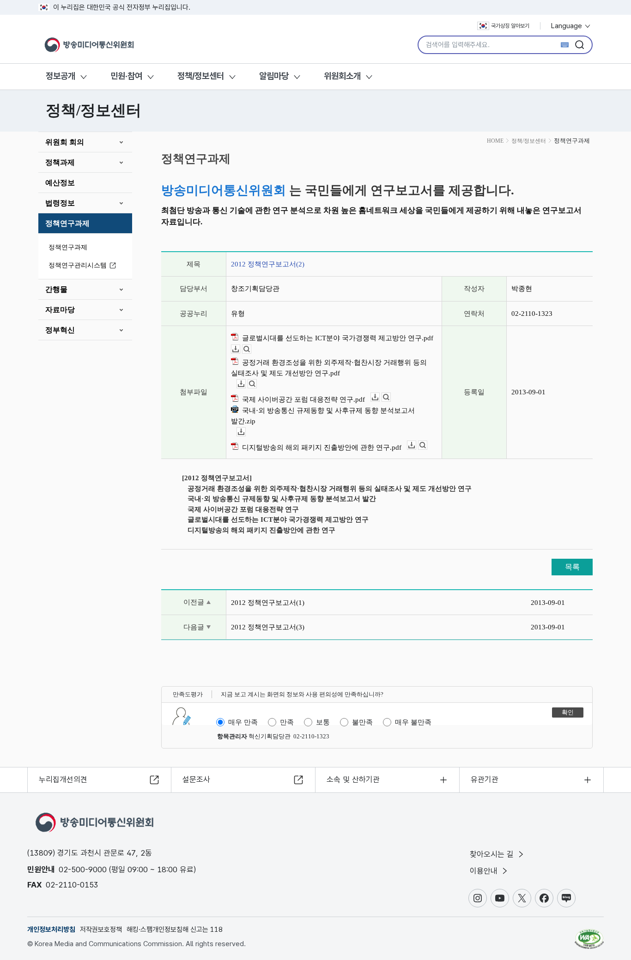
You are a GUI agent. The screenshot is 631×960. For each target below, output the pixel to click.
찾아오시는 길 (493, 854)
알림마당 (274, 76)
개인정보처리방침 (51, 929)
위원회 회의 (64, 142)
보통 (323, 722)
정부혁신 (60, 330)
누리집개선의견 (63, 779)
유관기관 (484, 779)
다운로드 (379, 397)
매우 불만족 (413, 722)
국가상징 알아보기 (510, 26)
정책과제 (60, 162)
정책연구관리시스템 (78, 265)
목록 (572, 567)
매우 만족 (243, 722)
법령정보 (60, 203)
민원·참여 (126, 76)
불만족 (362, 722)
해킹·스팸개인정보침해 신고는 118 (175, 929)
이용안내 (485, 870)
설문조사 (196, 779)
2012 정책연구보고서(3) (267, 627)
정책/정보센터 (200, 76)
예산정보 (60, 183)
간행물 (56, 289)
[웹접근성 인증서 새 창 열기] (589, 934)
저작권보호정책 (101, 929)
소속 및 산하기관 (353, 779)
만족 (287, 722)
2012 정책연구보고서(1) (267, 602)
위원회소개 (342, 76)
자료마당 (60, 310)
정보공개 (60, 76)
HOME (495, 141)
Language (567, 26)
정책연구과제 (67, 223)
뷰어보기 (390, 397)
